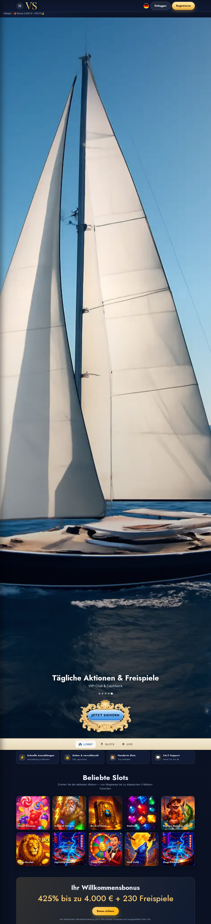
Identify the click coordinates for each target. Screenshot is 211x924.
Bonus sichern (105, 911)
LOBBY (88, 744)
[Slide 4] (109, 693)
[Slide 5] (112, 693)
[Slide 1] (99, 693)
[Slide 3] (105, 693)
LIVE (130, 744)
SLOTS (109, 744)
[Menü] (19, 5)
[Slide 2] (102, 693)
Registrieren (183, 6)
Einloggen (160, 6)
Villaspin (7, 13)
